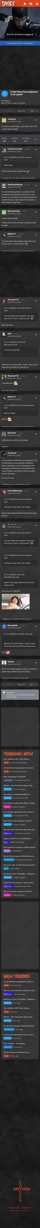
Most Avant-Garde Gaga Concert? (17, 820)
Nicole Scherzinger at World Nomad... (19, 855)
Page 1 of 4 (22, 111)
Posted (14, 121)
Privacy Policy (14, 1207)
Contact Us (26, 1207)
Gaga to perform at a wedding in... (17, 838)
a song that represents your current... (19, 811)
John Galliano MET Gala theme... (17, 758)
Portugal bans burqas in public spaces (19, 847)
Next (32, 111)
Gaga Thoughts (19, 103)
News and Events (17, 842)
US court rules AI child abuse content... (19, 864)
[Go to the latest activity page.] (25, 3)
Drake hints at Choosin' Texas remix (18, 882)
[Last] (37, 110)
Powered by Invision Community (20, 1210)
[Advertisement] (20, 66)
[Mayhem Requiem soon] (20, 24)
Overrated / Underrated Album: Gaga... (19, 802)
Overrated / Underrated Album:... (17, 794)
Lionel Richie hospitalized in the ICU (18, 767)
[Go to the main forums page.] (31, 3)
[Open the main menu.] (37, 3)
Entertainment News (19, 762)
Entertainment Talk (23, 780)
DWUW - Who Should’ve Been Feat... (18, 785)
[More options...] (36, 120)
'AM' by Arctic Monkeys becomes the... (19, 829)
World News (17, 850)
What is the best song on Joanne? (17, 891)
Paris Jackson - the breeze (14, 1043)
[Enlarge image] (16, 601)
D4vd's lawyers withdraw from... (17, 1052)
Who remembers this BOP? (14, 776)
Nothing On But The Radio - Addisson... (19, 873)
